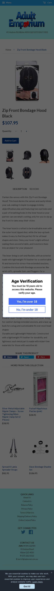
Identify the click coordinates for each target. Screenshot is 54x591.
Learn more (37, 582)
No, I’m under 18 (27, 309)
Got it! (27, 586)
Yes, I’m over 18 (27, 301)
